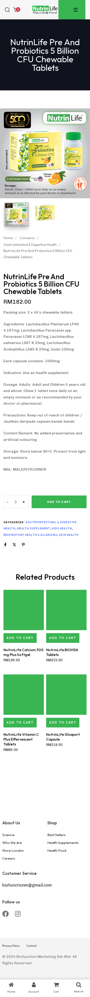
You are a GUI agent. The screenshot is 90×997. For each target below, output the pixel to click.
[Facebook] (5, 914)
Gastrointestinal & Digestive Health (30, 244)
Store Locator (13, 850)
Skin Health (68, 535)
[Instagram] (18, 914)
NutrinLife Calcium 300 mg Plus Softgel (23, 652)
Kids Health (62, 528)
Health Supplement (33, 528)
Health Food (56, 850)
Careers (8, 858)
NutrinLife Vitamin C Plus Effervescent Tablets (21, 739)
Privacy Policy (11, 945)
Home (8, 238)
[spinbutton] (16, 502)
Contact (31, 945)
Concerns (27, 238)
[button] (20, 638)
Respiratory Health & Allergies (30, 535)
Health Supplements (62, 842)
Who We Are (12, 842)
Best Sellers (56, 835)
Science (8, 835)
